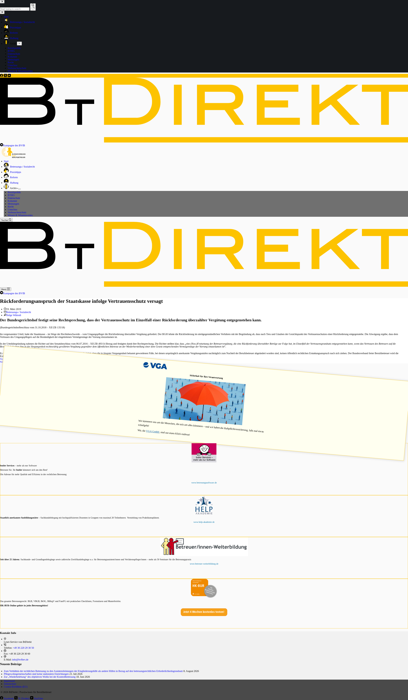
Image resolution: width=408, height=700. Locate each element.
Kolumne (12, 201)
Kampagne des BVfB (14, 145)
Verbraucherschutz (17, 212)
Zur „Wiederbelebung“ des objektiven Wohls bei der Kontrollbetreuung (40, 676)
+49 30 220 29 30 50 (23, 647)
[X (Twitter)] (6, 76)
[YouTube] (9, 76)
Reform (13, 177)
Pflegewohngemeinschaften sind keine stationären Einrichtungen (36, 674)
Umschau (12, 209)
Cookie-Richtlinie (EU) (15, 686)
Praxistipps (15, 172)
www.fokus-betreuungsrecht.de (204, 613)
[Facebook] (2, 76)
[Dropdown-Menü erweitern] (19, 189)
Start (6, 161)
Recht (11, 206)
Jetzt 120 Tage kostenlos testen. (204, 470)
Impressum (9, 681)
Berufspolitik (14, 192)
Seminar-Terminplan (204, 563)
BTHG (11, 195)
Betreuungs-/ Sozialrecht (22, 166)
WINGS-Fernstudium (204, 530)
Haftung (13, 182)
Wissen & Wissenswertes (20, 215)
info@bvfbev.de (20, 659)
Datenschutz (14, 198)
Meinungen (13, 203)
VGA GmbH (152, 431)
